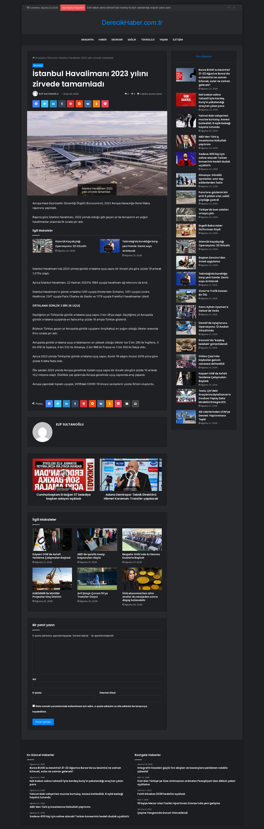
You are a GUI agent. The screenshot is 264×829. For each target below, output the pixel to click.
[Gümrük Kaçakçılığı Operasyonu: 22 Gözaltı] (42, 246)
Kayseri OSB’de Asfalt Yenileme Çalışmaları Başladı (52, 556)
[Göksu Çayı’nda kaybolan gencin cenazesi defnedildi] (186, 361)
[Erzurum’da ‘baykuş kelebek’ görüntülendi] (186, 345)
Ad (35, 679)
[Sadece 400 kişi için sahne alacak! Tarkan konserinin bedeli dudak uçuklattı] (186, 159)
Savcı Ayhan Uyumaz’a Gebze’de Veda (213, 308)
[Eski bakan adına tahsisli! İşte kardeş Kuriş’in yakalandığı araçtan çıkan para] (186, 99)
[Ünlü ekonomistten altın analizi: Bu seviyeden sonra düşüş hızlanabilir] (142, 579)
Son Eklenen (204, 56)
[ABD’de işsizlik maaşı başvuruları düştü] (97, 539)
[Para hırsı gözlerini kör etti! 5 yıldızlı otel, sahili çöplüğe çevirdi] (186, 197)
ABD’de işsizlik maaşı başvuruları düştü (91, 556)
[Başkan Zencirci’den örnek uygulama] (186, 262)
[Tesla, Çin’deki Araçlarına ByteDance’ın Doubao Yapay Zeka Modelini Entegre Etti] (186, 395)
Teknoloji (147, 39)
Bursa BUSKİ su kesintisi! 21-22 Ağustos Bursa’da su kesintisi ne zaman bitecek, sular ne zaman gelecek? (214, 77)
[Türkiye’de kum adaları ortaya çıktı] (186, 214)
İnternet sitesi (108, 692)
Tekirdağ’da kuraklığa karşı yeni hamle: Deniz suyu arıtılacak (140, 246)
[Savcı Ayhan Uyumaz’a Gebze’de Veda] (186, 312)
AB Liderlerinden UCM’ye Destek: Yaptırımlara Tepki (214, 415)
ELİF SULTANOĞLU (49, 93)
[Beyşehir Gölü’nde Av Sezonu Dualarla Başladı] (142, 539)
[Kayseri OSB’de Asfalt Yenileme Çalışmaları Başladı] (52, 539)
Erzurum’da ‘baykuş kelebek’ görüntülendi (213, 342)
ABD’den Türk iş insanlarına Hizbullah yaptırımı (212, 140)
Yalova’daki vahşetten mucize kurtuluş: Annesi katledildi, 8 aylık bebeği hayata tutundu (214, 121)
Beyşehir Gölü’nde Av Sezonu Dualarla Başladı (141, 556)
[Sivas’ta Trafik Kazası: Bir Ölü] (186, 296)
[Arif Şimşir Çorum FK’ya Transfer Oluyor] (97, 579)
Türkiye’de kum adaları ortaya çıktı (214, 211)
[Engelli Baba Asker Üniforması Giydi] (186, 230)
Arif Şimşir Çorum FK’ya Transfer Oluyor (92, 595)
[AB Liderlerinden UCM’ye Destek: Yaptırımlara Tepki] (186, 416)
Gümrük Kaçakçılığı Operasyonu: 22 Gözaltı (214, 243)
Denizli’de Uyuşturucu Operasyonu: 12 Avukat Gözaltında (214, 326)
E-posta (38, 692)
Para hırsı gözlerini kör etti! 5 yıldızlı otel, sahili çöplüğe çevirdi (214, 196)
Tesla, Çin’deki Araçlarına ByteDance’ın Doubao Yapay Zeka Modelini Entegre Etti (215, 396)
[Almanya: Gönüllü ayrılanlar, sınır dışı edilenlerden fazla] (186, 180)
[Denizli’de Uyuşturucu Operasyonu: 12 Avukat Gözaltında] (186, 328)
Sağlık (132, 39)
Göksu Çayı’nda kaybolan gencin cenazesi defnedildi (211, 360)
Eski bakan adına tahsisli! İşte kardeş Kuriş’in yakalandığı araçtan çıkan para (128, 7)
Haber (102, 39)
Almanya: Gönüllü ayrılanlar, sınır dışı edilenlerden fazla (211, 178)
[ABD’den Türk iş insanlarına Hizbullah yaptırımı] (186, 141)
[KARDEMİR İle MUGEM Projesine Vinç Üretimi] (52, 579)
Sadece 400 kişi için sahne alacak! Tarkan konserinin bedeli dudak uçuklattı (214, 159)
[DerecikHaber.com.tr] (132, 22)
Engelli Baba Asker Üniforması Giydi (211, 227)
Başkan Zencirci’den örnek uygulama (212, 259)
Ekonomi (117, 39)
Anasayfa (87, 39)
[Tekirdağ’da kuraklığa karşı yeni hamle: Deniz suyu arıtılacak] (110, 246)
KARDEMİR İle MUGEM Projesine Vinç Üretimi (47, 595)
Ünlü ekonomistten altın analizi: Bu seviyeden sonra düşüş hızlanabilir (140, 597)
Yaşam (163, 39)
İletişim (178, 39)
